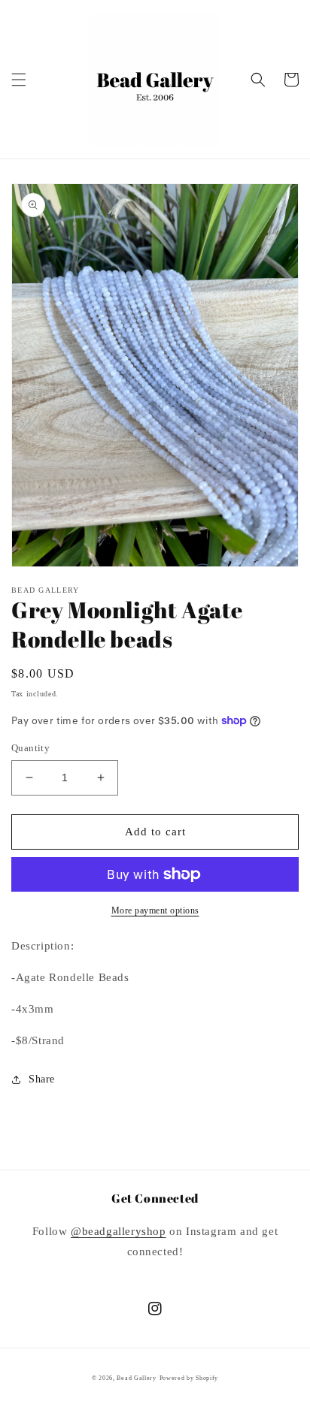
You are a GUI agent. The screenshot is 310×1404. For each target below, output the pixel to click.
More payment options (155, 910)
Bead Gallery (136, 1378)
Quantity (30, 747)
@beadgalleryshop (118, 1231)
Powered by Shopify (189, 1378)
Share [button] (42, 1079)
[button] (18, 79)
